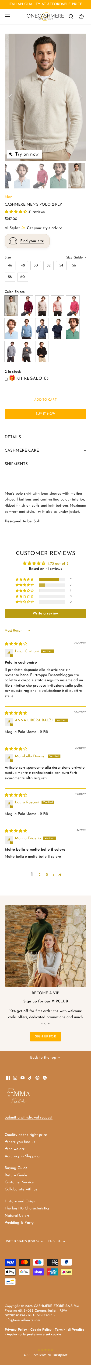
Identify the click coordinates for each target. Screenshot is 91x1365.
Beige (42, 306)
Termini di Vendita (69, 1330)
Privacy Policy (16, 1330)
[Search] (71, 16)
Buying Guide (16, 1168)
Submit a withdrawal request (28, 1117)
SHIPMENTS (16, 464)
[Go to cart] (81, 16)
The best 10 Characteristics (27, 1208)
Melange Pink (72, 306)
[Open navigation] (7, 16)
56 (74, 265)
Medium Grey (26, 351)
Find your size (32, 241)
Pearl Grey (11, 351)
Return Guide (16, 1175)
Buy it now (45, 413)
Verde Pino (72, 328)
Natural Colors (17, 1216)
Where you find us (20, 1142)
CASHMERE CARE (22, 451)
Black (42, 351)
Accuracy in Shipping (22, 1156)
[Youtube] (22, 1077)
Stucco (11, 306)
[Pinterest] (37, 1077)
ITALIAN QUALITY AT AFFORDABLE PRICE (45, 4)
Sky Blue (11, 328)
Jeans (42, 328)
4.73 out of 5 (57, 564)
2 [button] (39, 875)
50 (36, 265)
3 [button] (47, 875)
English (55, 1241)
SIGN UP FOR (45, 1036)
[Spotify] (45, 1077)
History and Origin (20, 1201)
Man (8, 197)
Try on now (26, 154)
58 (10, 277)
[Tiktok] (30, 1077)
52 (49, 265)
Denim (26, 328)
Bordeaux (26, 306)
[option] (45, 97)
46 (10, 265)
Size (8, 257)
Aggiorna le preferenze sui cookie (34, 1334)
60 (22, 277)
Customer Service (19, 1182)
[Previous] (10, 97)
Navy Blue (57, 328)
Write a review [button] (45, 613)
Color (9, 292)
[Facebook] (8, 1077)
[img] (16, 644)
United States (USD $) (22, 1241)
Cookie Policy (41, 1330)
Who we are (15, 1149)
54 (61, 265)
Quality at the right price (26, 1135)
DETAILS (13, 437)
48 (23, 265)
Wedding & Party (19, 1223)
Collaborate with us (21, 1189)
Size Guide (75, 257)
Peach (57, 306)
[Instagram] (15, 1077)
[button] (16, 212)
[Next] (80, 97)
